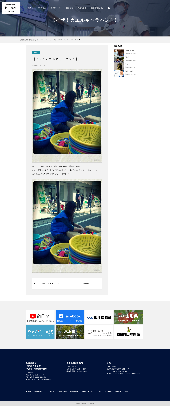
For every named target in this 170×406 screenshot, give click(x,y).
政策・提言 (69, 8)
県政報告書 (82, 8)
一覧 (126, 391)
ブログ (36, 53)
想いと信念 (42, 8)
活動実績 (118, 391)
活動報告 (108, 391)
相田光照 (11, 8)
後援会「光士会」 (97, 8)
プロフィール (56, 8)
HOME (30, 8)
